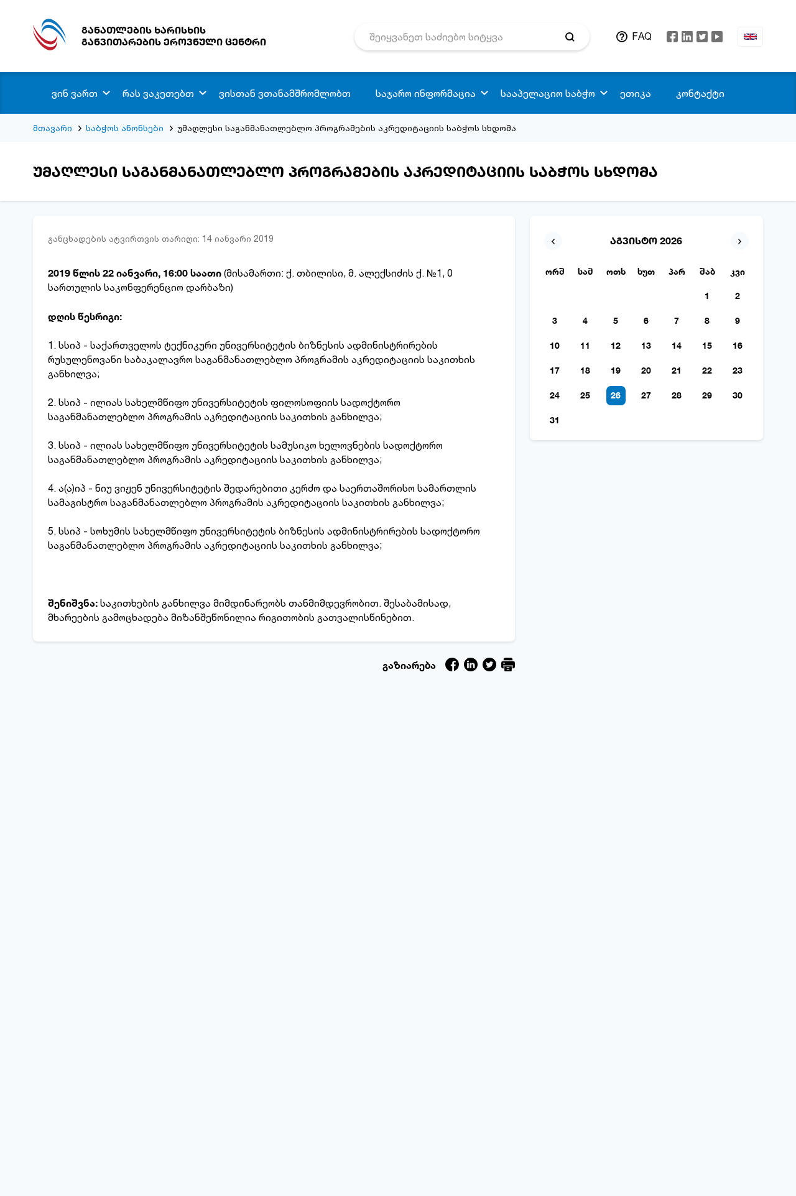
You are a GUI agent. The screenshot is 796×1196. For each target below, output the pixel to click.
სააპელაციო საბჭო (548, 93)
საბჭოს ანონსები (125, 127)
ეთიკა (635, 93)
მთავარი (52, 127)
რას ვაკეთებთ (158, 93)
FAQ (642, 36)
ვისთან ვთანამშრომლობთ (285, 93)
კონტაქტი (700, 93)
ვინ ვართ (75, 93)
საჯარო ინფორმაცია (426, 93)
